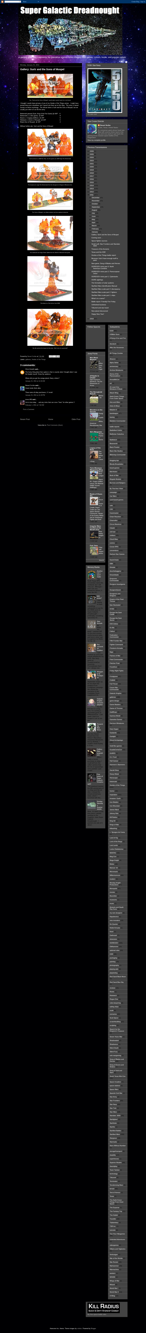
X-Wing (112, 1296)
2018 (92, 173)
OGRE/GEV (114, 943)
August (94, 210)
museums (113, 900)
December (96, 197)
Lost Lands (114, 845)
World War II (114, 1292)
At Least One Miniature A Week (116, 388)
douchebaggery (115, 571)
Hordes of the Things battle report (103, 255)
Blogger (93, 1328)
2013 (92, 188)
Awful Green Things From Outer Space (117, 397)
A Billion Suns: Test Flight (101, 365)
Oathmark (113, 935)
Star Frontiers (115, 1100)
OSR (111, 954)
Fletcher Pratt (115, 663)
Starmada (113, 1142)
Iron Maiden (114, 802)
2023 (92, 160)
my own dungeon (116, 913)
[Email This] (50, 356)
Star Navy (113, 1104)
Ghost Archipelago (116, 740)
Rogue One (114, 999)
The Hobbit (114, 1215)
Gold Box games (116, 746)
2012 (92, 192)
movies (112, 892)
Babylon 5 (113, 410)
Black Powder (115, 447)
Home (50, 419)
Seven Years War (116, 1037)
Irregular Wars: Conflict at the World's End (95, 528)
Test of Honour (115, 1192)
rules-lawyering (115, 1003)
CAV (111, 509)
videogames (114, 1245)
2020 (92, 167)
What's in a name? (98, 298)
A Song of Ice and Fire (118, 338)
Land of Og (114, 838)
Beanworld (113, 443)
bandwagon (114, 413)
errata (112, 609)
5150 (111, 331)
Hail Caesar (114, 761)
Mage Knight (114, 860)
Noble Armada (115, 928)
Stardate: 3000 (115, 1115)
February (95, 229)
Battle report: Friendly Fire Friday (103, 301)
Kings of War (114, 825)
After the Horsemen (117, 347)
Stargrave (113, 1138)
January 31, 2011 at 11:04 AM (35, 381)
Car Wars (113, 496)
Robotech (113, 995)
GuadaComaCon (116, 750)
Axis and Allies (115, 402)
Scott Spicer (114, 1018)
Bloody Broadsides (116, 464)
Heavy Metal (114, 774)
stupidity (113, 1155)
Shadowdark (114, 1040)
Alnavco (112, 359)
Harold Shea (114, 770)
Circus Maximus (115, 524)
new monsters (115, 920)
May (93, 219)
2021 (92, 164)
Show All (101, 560)
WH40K (112, 1277)
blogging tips (114, 460)
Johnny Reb (114, 813)
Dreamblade (114, 575)
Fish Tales (94, 545)
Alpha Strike (114, 363)
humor (112, 791)
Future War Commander (114, 688)
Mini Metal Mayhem (94, 358)
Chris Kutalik (29, 369)
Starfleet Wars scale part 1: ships (103, 295)
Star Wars (113, 1112)
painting (112, 962)
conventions (114, 550)
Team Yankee (115, 1170)
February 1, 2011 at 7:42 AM (34, 405)
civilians (112, 535)
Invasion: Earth (115, 798)
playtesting (113, 973)
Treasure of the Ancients (100, 249)
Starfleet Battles (115, 1131)
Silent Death (114, 1048)
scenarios (113, 1014)
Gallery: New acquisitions (100, 752)
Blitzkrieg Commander (118, 455)
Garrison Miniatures (117, 723)
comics (112, 543)
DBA (111, 564)
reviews (112, 988)
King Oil (112, 821)
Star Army (113, 1097)
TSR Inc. (113, 1226)
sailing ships (114, 1007)
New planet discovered (99, 311)
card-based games (116, 500)
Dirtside (112, 567)
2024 (92, 157)
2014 (92, 185)
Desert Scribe (30, 385)
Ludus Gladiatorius (116, 849)
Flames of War (115, 656)
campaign (113, 492)
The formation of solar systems (102, 283)
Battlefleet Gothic (116, 430)
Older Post (76, 419)
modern (112, 879)
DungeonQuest (115, 590)
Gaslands (113, 733)
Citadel (112, 528)
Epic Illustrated (115, 605)
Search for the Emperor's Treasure (117, 1030)
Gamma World (115, 716)
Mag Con (113, 856)
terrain (112, 1189)
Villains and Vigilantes (117, 1249)
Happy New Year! (97, 314)
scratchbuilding (115, 1022)
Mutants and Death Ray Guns (117, 908)
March (94, 225)
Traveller (113, 1219)
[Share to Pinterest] (58, 356)
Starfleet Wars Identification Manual (104, 286)
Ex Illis (112, 628)
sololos (79, 1328)
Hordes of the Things (39, 359)
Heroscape (114, 778)
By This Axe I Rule (116, 488)
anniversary (114, 366)
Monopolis (113, 888)
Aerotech (113, 344)
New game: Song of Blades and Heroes (105, 263)
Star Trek (113, 1108)
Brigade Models (115, 479)
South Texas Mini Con (117, 1076)
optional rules (114, 950)
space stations (115, 1086)
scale (111, 1010)
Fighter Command (116, 644)
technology (114, 1174)
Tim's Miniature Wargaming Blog (96, 469)
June (94, 216)
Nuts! (111, 931)
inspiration (113, 795)
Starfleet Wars (115, 1134)
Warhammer (114, 1266)
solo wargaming (115, 1055)
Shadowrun (114, 1044)
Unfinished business (98, 305)
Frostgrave (114, 676)
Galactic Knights (115, 693)
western (112, 1273)
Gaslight (113, 736)
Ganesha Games (116, 719)
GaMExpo (113, 712)
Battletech (113, 440)
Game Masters (115, 704)
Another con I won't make (100, 574)
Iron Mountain (115, 806)
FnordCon (113, 667)
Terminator (113, 1181)
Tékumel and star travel (100, 308)
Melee (112, 864)
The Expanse (114, 1207)
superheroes (114, 1159)
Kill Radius (113, 817)
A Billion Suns (114, 334)
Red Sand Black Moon (118, 976)
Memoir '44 (114, 868)
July (93, 213)
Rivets (112, 992)
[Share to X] (54, 356)
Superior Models (116, 1162)
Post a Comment (28, 409)
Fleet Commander (116, 659)
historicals (113, 781)
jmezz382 (28, 399)
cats (111, 505)
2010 (92, 319)
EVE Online (114, 624)
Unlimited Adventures (117, 1239)
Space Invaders (115, 1082)
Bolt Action (113, 472)
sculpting (113, 1025)
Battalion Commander (117, 421)
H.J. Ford (113, 757)
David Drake (114, 560)
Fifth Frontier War (116, 641)
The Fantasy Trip (116, 1211)
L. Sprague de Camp (117, 832)
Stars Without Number (118, 1146)
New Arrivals (99, 622)
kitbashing (113, 828)
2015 (92, 182)
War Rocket (114, 1262)
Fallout (112, 631)
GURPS (112, 753)
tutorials (112, 1230)
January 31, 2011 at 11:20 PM (35, 395)
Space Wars (114, 1089)
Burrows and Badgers (117, 483)
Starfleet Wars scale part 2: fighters (104, 292)
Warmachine (114, 1269)
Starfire (112, 1127)
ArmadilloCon (114, 379)
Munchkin (113, 896)
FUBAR (112, 680)
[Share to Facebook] (56, 356)
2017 (92, 176)
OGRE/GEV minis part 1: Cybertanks (104, 276)
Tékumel (113, 1177)
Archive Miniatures (116, 370)
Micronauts (114, 871)
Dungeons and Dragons (115, 595)
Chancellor (113, 520)
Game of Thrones (116, 708)
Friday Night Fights (116, 671)
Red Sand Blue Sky (117, 982)
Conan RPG (114, 547)
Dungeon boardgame (117, 584)
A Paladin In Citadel (94, 377)
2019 (92, 170)
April (94, 222)
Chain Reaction (115, 517)
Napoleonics (114, 917)
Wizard (112, 1284)
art (111, 383)
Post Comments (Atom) (55, 425)
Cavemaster (114, 513)
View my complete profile (96, 140)
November (96, 201)
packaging (113, 958)
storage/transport (116, 1151)
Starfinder (113, 1123)
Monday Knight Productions (115, 884)
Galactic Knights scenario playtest (100, 701)
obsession (113, 939)
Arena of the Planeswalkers (115, 375)
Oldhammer (114, 946)
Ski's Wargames (96, 432)
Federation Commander (114, 636)
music (112, 903)
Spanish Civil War (116, 1093)
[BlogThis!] (52, 356)
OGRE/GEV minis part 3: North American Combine (102, 267)
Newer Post (25, 419)
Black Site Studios (116, 451)
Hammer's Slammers (117, 765)
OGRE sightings (97, 280)
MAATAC (113, 853)
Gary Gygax (114, 729)
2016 (92, 179)
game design (114, 701)
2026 (92, 151)
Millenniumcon (115, 875)
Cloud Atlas (114, 539)
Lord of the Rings (116, 841)
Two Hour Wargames (117, 1234)
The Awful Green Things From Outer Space (117, 1202)
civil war (112, 532)
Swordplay (113, 1166)
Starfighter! (114, 1119)
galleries (28, 359)
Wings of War (114, 1281)
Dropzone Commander (114, 579)
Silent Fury (113, 1052)
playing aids (114, 969)
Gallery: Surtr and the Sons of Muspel (105, 235)
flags (111, 652)
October (95, 204)
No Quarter (114, 924)
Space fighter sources (99, 241)
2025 (92, 154)
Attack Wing (114, 393)
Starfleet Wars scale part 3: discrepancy (105, 289)
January (95, 232)
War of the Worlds (116, 1258)
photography (114, 965)
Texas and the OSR (98, 252)
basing (112, 417)
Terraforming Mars (116, 1185)
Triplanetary (114, 1222)
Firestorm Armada (116, 648)
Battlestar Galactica (117, 434)
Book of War (114, 475)
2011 (92, 195)
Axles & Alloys (115, 406)
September (96, 207)
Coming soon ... (97, 238)
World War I (114, 1288)
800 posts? (99, 597)
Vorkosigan (114, 1254)
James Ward (114, 810)
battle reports (114, 426)
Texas (112, 1196)
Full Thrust (113, 684)
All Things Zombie (116, 353)
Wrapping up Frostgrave (100, 674)
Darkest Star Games (117, 554)
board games (114, 468)
